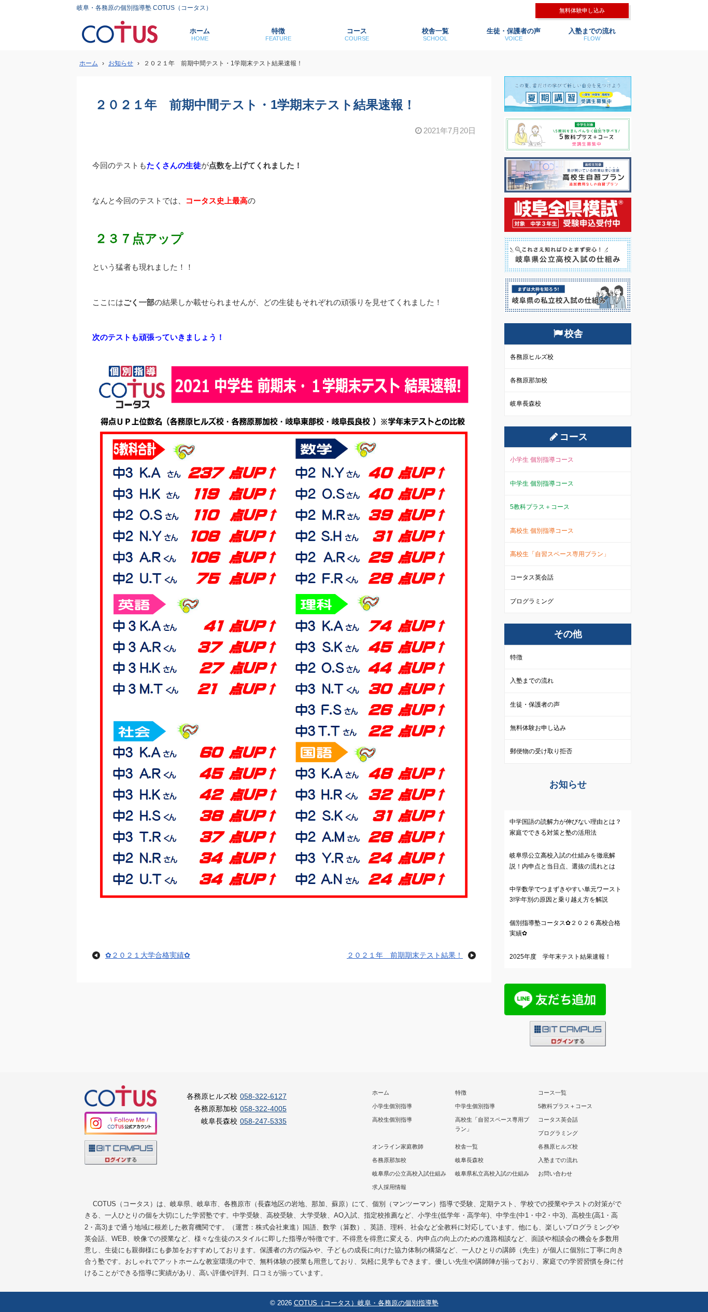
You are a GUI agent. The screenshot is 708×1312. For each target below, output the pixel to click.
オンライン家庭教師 (397, 1146)
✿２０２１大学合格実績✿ (147, 955)
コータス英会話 (532, 577)
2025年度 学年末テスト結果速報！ (560, 956)
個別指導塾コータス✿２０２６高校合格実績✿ (564, 928)
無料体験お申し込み (538, 727)
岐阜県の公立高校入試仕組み (409, 1173)
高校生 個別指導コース (542, 530)
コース (357, 34)
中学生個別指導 (475, 1106)
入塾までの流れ (592, 34)
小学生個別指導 (392, 1106)
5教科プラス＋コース (540, 506)
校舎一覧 (435, 34)
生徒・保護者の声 (514, 34)
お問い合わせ (555, 1173)
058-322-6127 (263, 1096)
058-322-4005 (263, 1108)
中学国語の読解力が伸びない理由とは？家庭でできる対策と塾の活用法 (565, 827)
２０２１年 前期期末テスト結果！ (405, 955)
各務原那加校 (528, 380)
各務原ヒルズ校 (532, 357)
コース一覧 (552, 1092)
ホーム (200, 34)
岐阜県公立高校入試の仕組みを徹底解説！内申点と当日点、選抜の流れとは (562, 860)
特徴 (278, 34)
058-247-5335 (263, 1121)
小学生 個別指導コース (542, 459)
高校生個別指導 (392, 1119)
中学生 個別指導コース (542, 483)
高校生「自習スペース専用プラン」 (560, 554)
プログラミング (532, 601)
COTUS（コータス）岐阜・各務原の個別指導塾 (366, 1303)
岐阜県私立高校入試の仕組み (492, 1173)
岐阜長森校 (525, 403)
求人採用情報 (389, 1187)
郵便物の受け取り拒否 (541, 751)
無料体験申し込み (582, 10)
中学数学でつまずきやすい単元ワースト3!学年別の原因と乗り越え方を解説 (565, 894)
